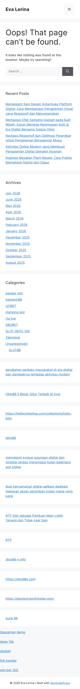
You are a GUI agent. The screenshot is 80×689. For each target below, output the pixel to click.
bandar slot (14, 293)
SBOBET (12, 325)
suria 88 (11, 618)
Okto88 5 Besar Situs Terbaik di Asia (33, 394)
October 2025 (16, 250)
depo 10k (7, 642)
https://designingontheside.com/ (30, 598)
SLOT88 (15, 350)
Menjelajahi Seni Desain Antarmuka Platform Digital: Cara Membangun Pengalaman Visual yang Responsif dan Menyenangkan (39, 108)
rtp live (11, 318)
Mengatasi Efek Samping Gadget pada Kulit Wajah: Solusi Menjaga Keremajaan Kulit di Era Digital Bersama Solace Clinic (38, 124)
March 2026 (15, 218)
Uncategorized (17, 344)
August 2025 (15, 263)
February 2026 (17, 225)
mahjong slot (15, 312)
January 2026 (16, 231)
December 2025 (18, 237)
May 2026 (13, 206)
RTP (9, 540)
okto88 (11, 438)
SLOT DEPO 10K (18, 331)
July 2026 (13, 193)
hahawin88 (14, 299)
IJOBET (11, 306)
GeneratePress (60, 683)
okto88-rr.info (16, 559)
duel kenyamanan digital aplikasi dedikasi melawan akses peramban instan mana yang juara (39, 491)
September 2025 (18, 256)
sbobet (5, 651)
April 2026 (13, 212)
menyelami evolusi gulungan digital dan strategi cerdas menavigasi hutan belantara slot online (38, 462)
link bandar (8, 660)
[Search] (67, 71)
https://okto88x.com (21, 579)
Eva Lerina (17, 9)
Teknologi (13, 337)
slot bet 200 (9, 670)
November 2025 (18, 244)
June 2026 (14, 199)
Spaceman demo (12, 632)
